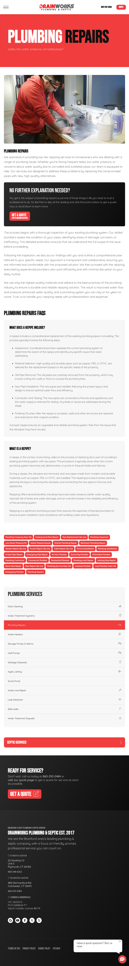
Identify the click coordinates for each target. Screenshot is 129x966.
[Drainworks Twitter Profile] (32, 920)
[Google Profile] (10, 920)
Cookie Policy (44, 948)
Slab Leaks (13, 709)
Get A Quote (20, 216)
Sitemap (56, 948)
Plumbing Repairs (16, 625)
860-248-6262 (15, 872)
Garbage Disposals (17, 662)
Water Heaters (15, 634)
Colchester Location (19, 878)
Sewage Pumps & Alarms (21, 643)
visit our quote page (21, 780)
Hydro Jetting (15, 671)
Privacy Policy (29, 948)
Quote (121, 7)
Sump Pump (14, 681)
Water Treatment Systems (21, 615)
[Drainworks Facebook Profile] (24, 920)
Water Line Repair (17, 690)
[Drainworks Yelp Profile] (39, 920)
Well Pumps (14, 653)
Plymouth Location (18, 855)
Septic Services (16, 742)
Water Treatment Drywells (21, 718)
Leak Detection (15, 699)
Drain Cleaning (15, 606)
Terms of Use (14, 948)
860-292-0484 (106, 7)
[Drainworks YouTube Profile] (17, 920)
